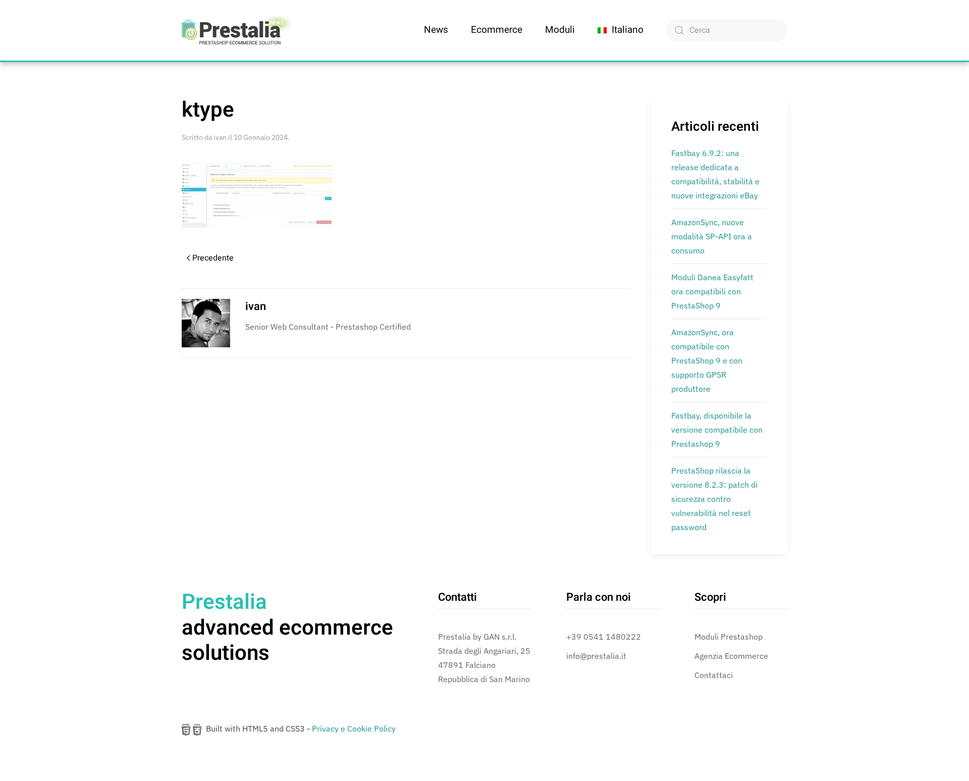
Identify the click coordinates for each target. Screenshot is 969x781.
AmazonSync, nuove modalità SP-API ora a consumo (711, 236)
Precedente (213, 258)
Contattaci (713, 675)
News (436, 30)
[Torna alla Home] (237, 30)
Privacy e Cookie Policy (354, 728)
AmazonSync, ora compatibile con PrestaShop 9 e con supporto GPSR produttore (706, 360)
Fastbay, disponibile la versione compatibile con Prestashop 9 (717, 429)
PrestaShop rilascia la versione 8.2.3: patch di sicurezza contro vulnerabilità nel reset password (714, 498)
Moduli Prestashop (728, 637)
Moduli (560, 30)
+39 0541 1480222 (603, 637)
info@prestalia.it (596, 656)
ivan (220, 137)
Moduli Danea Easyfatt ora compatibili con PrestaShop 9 (712, 291)
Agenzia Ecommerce (731, 656)
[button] (620, 30)
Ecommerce (496, 30)
